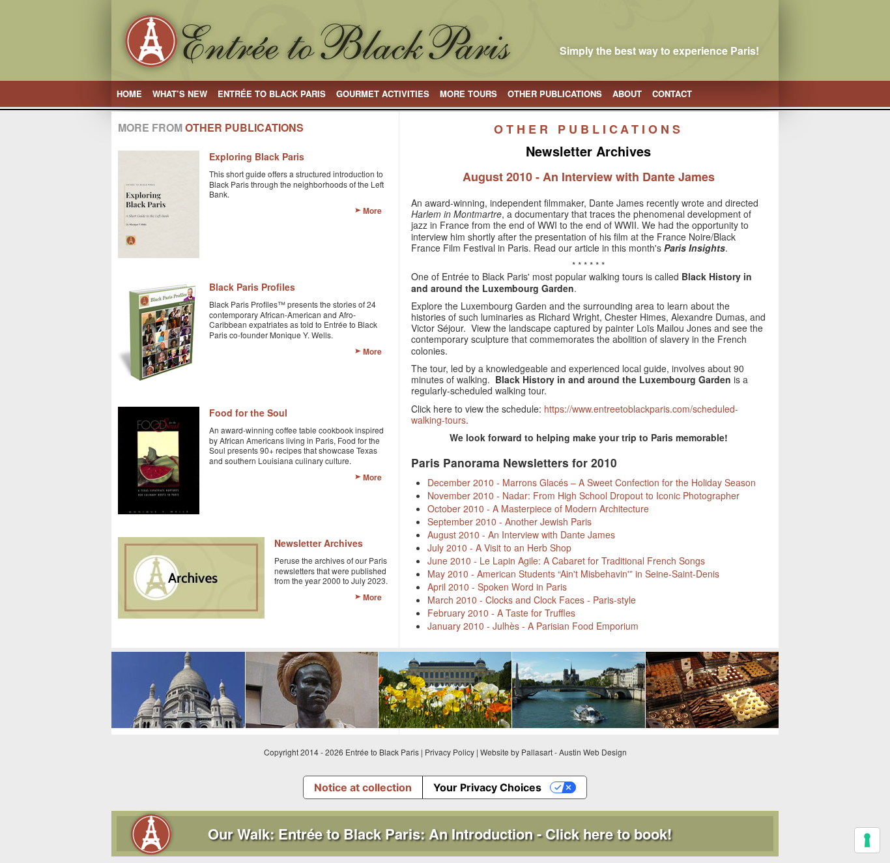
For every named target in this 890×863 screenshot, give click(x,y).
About (627, 93)
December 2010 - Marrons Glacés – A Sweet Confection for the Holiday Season (591, 482)
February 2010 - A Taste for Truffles (501, 612)
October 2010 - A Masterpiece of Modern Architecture (538, 508)
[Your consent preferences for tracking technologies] (867, 840)
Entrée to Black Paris (272, 93)
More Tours (468, 93)
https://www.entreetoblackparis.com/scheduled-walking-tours (574, 414)
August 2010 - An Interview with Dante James (521, 534)
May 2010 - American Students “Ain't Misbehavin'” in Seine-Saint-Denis (573, 573)
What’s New (179, 93)
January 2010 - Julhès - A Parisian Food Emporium (533, 625)
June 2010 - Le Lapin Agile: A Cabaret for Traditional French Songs (566, 560)
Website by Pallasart (516, 751)
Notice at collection (363, 787)
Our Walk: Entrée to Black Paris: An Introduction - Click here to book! (440, 833)
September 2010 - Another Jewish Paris (509, 521)
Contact (672, 93)
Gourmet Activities (382, 93)
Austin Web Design (593, 751)
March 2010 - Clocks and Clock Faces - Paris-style (531, 599)
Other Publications (555, 93)
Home (129, 93)
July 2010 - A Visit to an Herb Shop (499, 547)
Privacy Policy (449, 751)
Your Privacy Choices (487, 787)
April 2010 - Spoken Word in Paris (497, 586)
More (372, 210)
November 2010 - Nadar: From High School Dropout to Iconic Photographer (583, 495)
